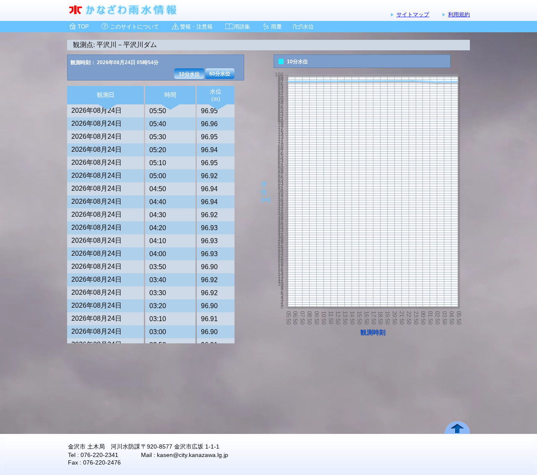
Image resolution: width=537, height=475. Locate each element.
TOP (83, 26)
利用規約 (459, 14)
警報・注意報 (196, 26)
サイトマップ (412, 14)
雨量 (276, 26)
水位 (308, 26)
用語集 (242, 26)
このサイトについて (134, 26)
